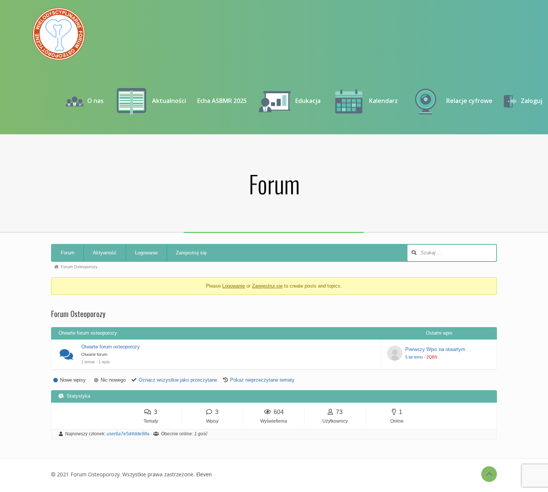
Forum (68, 253)
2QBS (431, 357)
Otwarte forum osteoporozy (110, 347)
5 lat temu (414, 357)
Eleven (204, 474)
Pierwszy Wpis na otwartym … (438, 349)
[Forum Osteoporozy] (58, 33)
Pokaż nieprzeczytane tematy (262, 380)
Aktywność (105, 253)
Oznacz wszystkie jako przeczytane (178, 380)
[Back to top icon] (489, 474)
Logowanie (146, 253)
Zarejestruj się (191, 253)
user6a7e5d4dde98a (128, 433)
